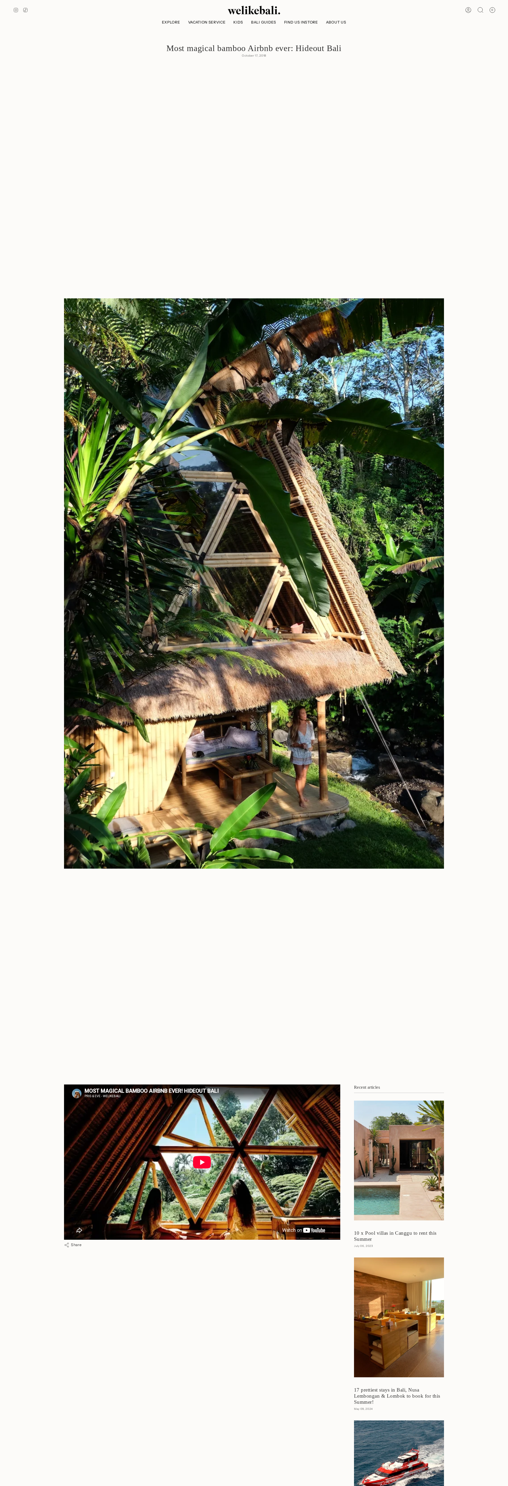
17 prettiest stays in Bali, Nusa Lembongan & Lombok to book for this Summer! (397, 1396)
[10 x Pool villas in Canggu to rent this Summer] (399, 1160)
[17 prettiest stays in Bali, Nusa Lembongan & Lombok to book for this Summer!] (399, 1317)
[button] (171, 22)
